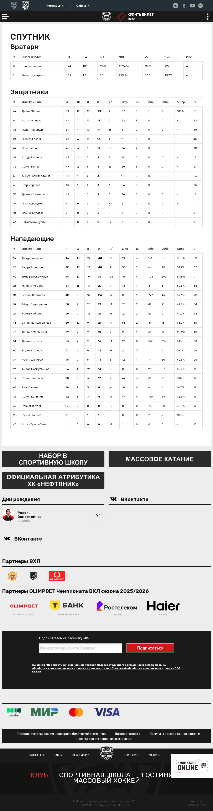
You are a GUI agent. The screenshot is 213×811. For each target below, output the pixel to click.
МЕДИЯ (154, 755)
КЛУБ (58, 755)
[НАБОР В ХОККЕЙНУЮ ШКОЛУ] (53, 459)
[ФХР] (12, 576)
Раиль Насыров (32, 66)
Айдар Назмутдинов (35, 369)
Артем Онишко (32, 120)
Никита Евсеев (32, 139)
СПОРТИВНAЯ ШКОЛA (94, 775)
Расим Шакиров (32, 359)
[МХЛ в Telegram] (200, 5)
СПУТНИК (131, 755)
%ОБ (167, 56)
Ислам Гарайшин (33, 129)
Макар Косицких (32, 75)
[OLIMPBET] (57, 576)
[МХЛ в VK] (175, 5)
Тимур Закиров (32, 258)
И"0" (189, 56)
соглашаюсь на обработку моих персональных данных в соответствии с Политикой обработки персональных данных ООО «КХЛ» (106, 668)
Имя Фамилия (31, 56)
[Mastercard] (76, 712)
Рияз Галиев (30, 387)
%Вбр (181, 102)
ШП (138, 102)
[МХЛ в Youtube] (192, 5)
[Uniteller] (14, 712)
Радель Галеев (32, 350)
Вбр (151, 102)
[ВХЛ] (33, 576)
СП (195, 102)
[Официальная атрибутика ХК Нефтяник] (53, 480)
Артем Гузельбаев (34, 424)
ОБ (147, 56)
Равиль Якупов (32, 405)
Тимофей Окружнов (35, 276)
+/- (111, 102)
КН (102, 56)
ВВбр (164, 102)
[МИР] (45, 712)
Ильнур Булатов (32, 212)
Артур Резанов (32, 157)
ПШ (84, 56)
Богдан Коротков (33, 295)
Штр (124, 102)
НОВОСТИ (36, 755)
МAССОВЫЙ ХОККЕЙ (106, 781)
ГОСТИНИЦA (162, 775)
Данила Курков (32, 341)
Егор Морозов (31, 185)
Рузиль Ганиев (31, 415)
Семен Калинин (32, 396)
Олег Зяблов (30, 148)
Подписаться (150, 648)
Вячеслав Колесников (36, 322)
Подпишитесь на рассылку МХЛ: (65, 638)
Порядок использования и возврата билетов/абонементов (61, 734)
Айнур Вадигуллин (34, 304)
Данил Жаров (31, 111)
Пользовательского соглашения (119, 664)
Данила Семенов (33, 194)
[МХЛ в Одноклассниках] (184, 5)
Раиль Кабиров (32, 313)
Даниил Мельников (35, 332)
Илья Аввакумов (32, 203)
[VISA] (107, 712)
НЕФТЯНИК (80, 755)
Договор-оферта (127, 734)
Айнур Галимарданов (36, 175)
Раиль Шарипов (32, 378)
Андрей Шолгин (32, 267)
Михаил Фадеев (32, 285)
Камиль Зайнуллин (34, 222)
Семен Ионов (31, 166)
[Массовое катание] (160, 459)
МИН (122, 56)
